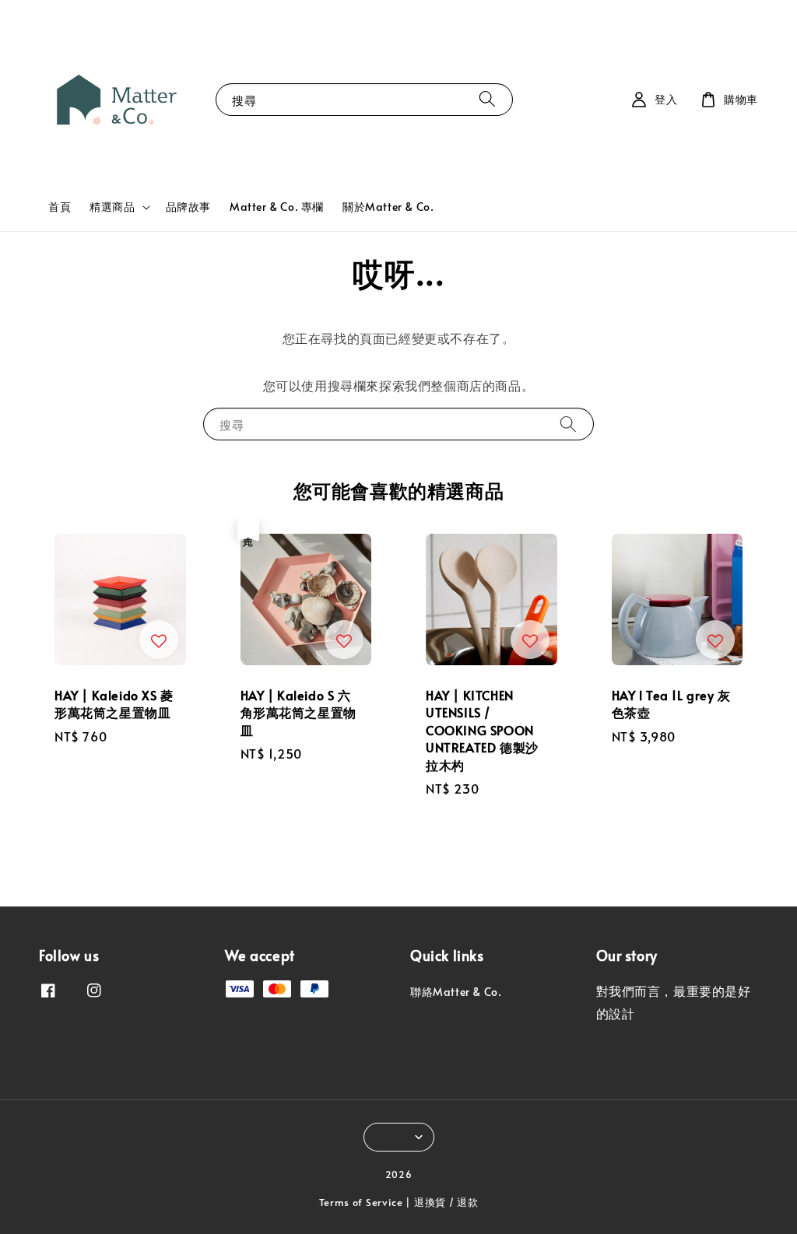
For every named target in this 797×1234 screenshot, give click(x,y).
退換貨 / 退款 (446, 1202)
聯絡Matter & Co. (455, 992)
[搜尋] (487, 99)
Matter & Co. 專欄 (277, 206)
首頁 (59, 206)
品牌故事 (188, 206)
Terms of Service (361, 1202)
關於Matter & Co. (388, 206)
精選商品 (112, 207)
